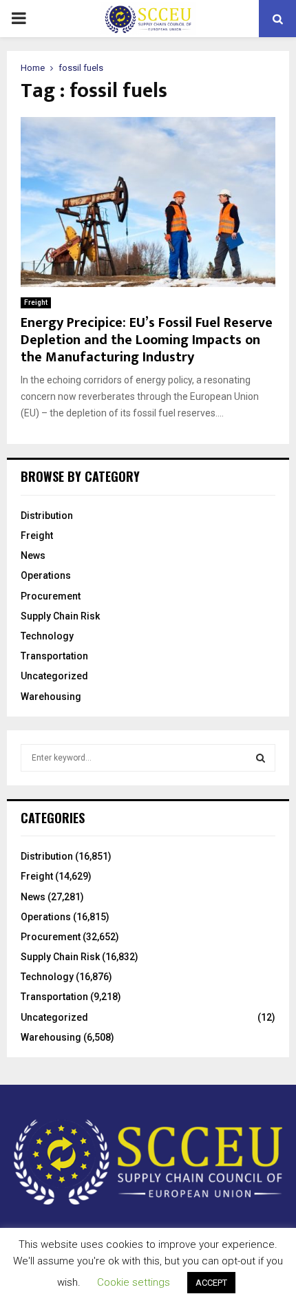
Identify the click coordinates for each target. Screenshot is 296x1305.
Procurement (51, 596)
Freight (35, 302)
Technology (47, 635)
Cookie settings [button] (133, 1282)
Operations (46, 575)
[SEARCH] (260, 758)
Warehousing (51, 696)
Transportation (54, 655)
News (33, 555)
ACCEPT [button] (211, 1282)
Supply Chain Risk (60, 616)
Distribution (47, 515)
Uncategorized (54, 675)
